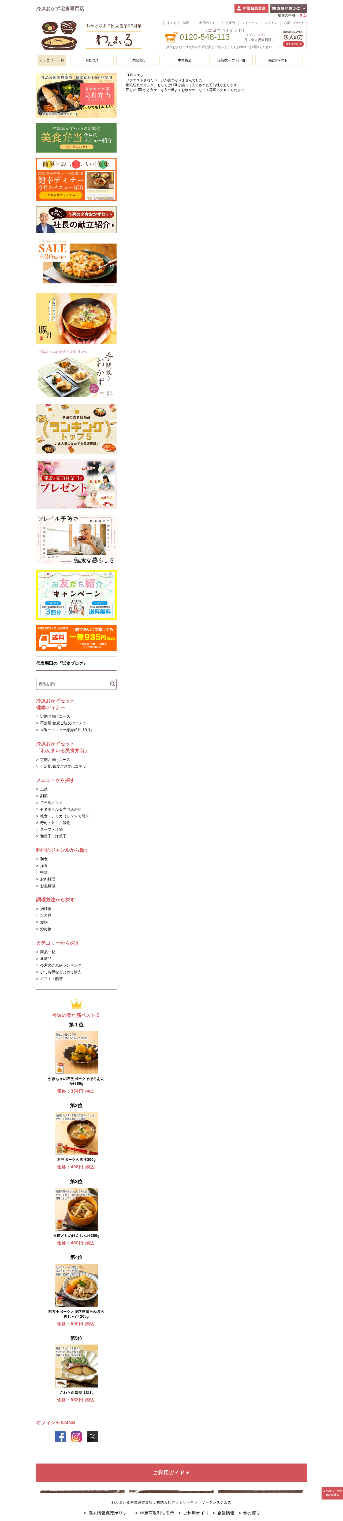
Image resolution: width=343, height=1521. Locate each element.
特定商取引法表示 (157, 1513)
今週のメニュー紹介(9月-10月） (67, 730)
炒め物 (45, 929)
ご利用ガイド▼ (171, 1473)
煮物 (44, 922)
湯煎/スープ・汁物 (231, 60)
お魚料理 (47, 886)
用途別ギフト (277, 60)
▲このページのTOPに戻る (332, 1493)
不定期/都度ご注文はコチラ (63, 723)
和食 (44, 859)
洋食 (44, 866)
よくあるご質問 (178, 22)
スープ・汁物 (51, 829)
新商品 (45, 958)
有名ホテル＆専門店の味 (60, 809)
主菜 (44, 789)
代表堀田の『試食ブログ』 (62, 663)
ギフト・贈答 (51, 979)
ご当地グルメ (51, 802)
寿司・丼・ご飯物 (55, 823)
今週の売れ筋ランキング (60, 965)
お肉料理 (47, 879)
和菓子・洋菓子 (53, 836)
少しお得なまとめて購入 (60, 972)
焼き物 (45, 915)
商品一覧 (47, 952)
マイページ (250, 22)
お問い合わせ (293, 22)
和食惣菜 (91, 60)
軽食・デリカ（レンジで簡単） (66, 816)
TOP (129, 75)
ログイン (270, 22)
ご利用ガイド (205, 22)
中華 (44, 872)
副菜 (44, 796)
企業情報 (225, 1513)
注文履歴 (228, 22)
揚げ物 (45, 908)
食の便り (251, 1513)
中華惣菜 (184, 60)
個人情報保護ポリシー (109, 1513)
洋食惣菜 (138, 60)
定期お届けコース (55, 716)
